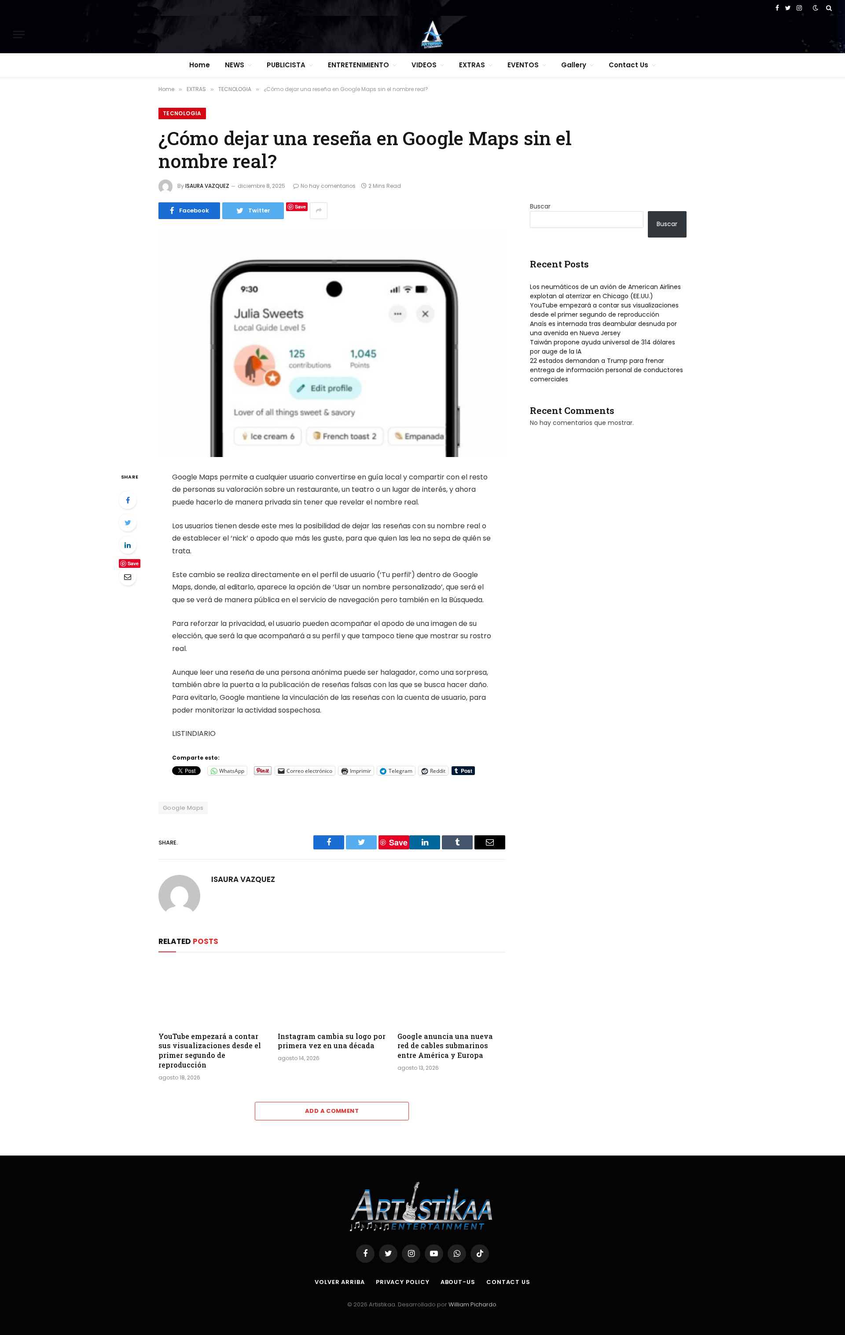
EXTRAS (472, 64)
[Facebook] (127, 500)
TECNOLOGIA (182, 113)
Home (199, 64)
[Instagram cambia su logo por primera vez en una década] (332, 994)
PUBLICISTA (286, 64)
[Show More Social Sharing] (318, 210)
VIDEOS (424, 64)
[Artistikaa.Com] (432, 34)
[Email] (127, 576)
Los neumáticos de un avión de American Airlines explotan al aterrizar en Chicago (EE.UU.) (605, 291)
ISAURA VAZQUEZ (207, 186)
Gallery (573, 64)
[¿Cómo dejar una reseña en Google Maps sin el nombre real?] (331, 343)
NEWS (234, 64)
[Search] (828, 8)
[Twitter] (127, 522)
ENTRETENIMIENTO (358, 64)
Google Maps (183, 808)
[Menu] (19, 34)
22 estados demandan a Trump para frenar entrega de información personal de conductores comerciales (606, 370)
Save (300, 206)
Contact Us (628, 64)
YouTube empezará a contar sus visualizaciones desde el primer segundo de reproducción (209, 1050)
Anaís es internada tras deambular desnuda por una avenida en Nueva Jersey (603, 328)
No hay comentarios (328, 186)
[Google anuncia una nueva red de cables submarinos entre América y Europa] (451, 994)
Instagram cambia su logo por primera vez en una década (332, 1040)
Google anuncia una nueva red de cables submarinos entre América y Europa (445, 1045)
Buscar (540, 206)
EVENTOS (523, 64)
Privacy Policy (403, 1282)
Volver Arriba (340, 1282)
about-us (458, 1282)
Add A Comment (332, 1111)
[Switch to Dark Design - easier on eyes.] (815, 8)
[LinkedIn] (127, 545)
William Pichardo (472, 1304)
